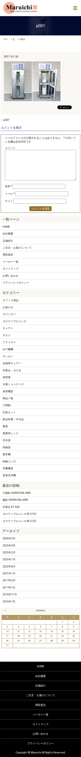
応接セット (9, 412)
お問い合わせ (10, 275)
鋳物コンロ (9, 461)
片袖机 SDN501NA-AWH (17, 492)
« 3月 (6, 610)
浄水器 (7, 440)
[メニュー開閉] (75, 8)
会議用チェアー (12, 363)
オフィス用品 (10, 300)
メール (10, 193)
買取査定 (8, 254)
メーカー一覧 (10, 261)
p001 (7, 119)
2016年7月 (9, 601)
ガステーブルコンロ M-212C (19, 520)
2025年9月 (9, 545)
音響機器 (8, 468)
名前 (8, 186)
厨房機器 (8, 391)
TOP (5, 39)
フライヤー (9, 342)
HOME (6, 226)
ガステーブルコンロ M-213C (19, 513)
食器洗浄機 (9, 475)
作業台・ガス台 (12, 370)
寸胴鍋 (7, 405)
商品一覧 (8, 398)
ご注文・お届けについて (17, 247)
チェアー (8, 328)
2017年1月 (9, 587)
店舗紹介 (8, 240)
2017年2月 (9, 580)
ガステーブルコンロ (14, 321)
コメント (10, 147)
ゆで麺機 (8, 349)
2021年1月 (9, 573)
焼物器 (7, 447)
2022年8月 (9, 566)
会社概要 (8, 233)
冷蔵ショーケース (13, 384)
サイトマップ (10, 268)
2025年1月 (9, 559)
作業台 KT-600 (11, 506)
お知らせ (8, 307)
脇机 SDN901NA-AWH (15, 499)
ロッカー (8, 356)
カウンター (9, 314)
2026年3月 (9, 538)
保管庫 (7, 377)
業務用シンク (10, 433)
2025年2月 (9, 552)
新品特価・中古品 (13, 419)
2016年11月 (10, 594)
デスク (7, 335)
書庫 (5, 426)
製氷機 (7, 454)
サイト (9, 201)
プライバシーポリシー (16, 282)
